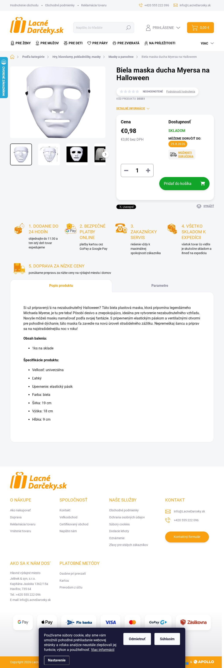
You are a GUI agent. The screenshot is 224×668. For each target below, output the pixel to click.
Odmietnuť (137, 639)
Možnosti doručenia (185, 154)
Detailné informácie (130, 108)
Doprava (16, 517)
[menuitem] (21, 43)
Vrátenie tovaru (20, 531)
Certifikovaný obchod (74, 524)
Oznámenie (116, 538)
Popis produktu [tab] (61, 286)
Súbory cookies (119, 524)
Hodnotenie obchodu (24, 5)
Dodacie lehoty (119, 531)
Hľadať (128, 27)
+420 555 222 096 (186, 520)
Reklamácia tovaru (94, 5)
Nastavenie (57, 660)
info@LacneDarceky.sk (189, 511)
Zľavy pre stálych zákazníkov (128, 545)
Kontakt (65, 510)
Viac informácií (102, 650)
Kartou (64, 580)
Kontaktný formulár (187, 537)
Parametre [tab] (159, 286)
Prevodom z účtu (71, 587)
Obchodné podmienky (60, 5)
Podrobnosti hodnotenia (180, 91)
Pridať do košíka (177, 183)
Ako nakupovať (20, 510)
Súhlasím (167, 639)
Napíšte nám (68, 531)
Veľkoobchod (68, 517)
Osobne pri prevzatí (73, 573)
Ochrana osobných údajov (127, 517)
